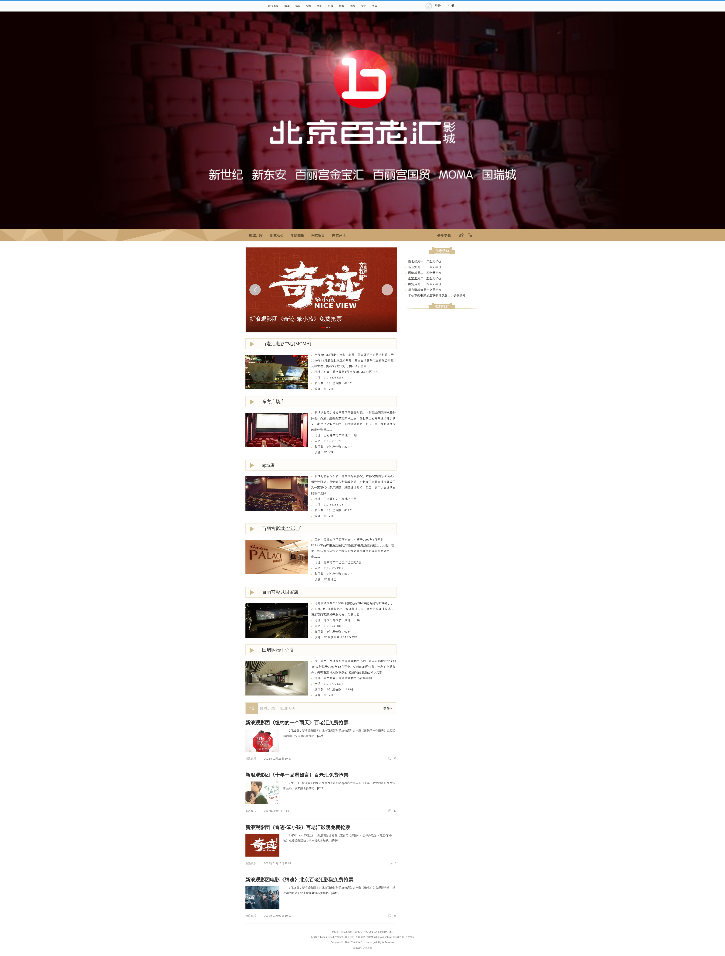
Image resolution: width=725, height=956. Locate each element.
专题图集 (297, 235)
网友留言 (318, 235)
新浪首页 (273, 6)
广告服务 (338, 937)
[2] (327, 327)
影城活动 (276, 235)
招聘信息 (360, 937)
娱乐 (319, 6)
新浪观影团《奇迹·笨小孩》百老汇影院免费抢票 (297, 827)
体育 (298, 6)
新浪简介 (315, 937)
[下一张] (388, 290)
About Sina (327, 937)
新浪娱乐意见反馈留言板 (344, 931)
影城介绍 (256, 235)
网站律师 (371, 937)
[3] (329, 327)
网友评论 (339, 235)
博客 (341, 6)
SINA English (384, 937)
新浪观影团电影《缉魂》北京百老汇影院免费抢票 (299, 879)
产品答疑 (410, 937)
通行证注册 (398, 937)
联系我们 (349, 937)
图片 (352, 6)
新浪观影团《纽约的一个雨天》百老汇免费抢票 (297, 722)
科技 (330, 6)
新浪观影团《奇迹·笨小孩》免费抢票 (295, 319)
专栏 (363, 6)
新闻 (287, 6)
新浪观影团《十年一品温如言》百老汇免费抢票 (297, 775)
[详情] (320, 735)
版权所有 (367, 947)
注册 (451, 5)
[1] (323, 327)
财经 (309, 6)
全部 (251, 708)
